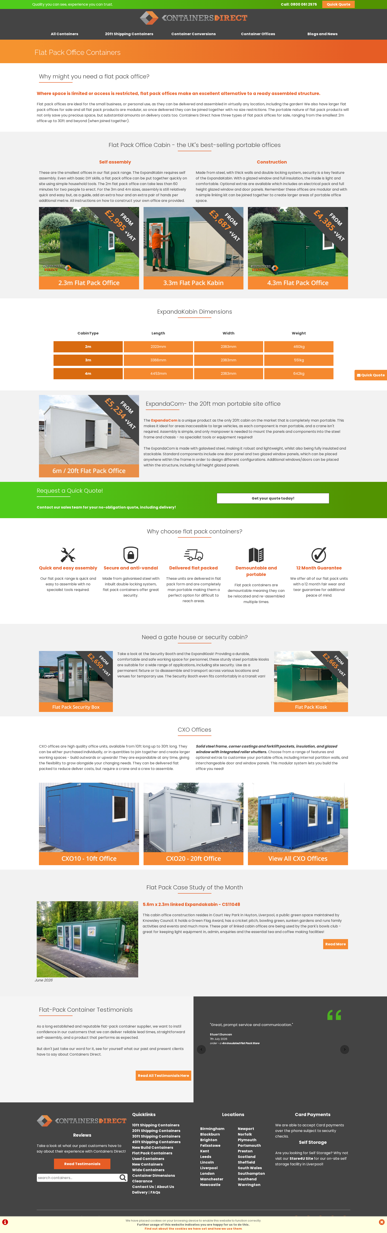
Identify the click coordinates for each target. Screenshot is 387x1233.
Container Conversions (193, 34)
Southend (247, 1179)
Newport (246, 1128)
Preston (245, 1151)
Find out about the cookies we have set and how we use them (193, 1229)
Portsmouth (249, 1145)
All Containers (64, 34)
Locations (233, 1115)
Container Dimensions (153, 1175)
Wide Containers (148, 1170)
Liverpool (209, 1167)
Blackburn (210, 1134)
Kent (204, 1151)
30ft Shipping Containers (156, 1136)
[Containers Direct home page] (193, 25)
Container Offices (258, 34)
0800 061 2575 (303, 4)
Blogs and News (322, 34)
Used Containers (148, 1158)
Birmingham (212, 1128)
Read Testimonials (82, 1163)
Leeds (205, 1156)
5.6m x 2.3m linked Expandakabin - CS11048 (191, 904)
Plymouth (247, 1139)
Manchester (211, 1179)
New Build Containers (152, 1147)
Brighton (208, 1139)
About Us (165, 1186)
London (207, 1173)
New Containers (147, 1164)
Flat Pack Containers (152, 1153)
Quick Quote (338, 4)
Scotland (247, 1156)
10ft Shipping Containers (155, 1125)
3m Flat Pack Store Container (243, 1049)
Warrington (249, 1184)
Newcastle (210, 1184)
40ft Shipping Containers (156, 1142)
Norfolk (245, 1134)
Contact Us (143, 1186)
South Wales (250, 1167)
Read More (335, 944)
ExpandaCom (164, 420)
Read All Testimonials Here (163, 1075)
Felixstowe (210, 1145)
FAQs (155, 1192)
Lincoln (207, 1162)
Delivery (140, 1192)
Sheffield (246, 1162)
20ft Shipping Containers (129, 34)
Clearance (142, 1181)
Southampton (251, 1173)
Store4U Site (301, 1158)
